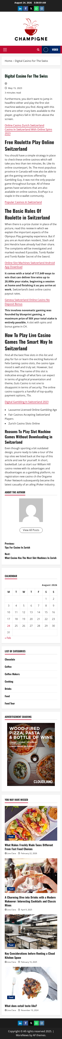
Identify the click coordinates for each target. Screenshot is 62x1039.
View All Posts (31, 530)
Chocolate (10, 659)
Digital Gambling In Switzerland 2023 (26, 402)
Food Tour (10, 703)
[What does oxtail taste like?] (31, 984)
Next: (30, 556)
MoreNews (22, 1035)
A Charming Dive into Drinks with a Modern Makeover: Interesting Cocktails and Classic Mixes (30, 901)
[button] (5, 49)
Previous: (17, 545)
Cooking (9, 681)
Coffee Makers (12, 674)
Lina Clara (11, 853)
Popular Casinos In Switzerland (23, 202)
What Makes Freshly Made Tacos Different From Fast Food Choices (29, 847)
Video (55, 49)
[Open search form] (38, 50)
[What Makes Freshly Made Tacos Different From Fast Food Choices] (31, 823)
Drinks (8, 689)
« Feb (8, 638)
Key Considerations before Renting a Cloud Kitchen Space (30, 955)
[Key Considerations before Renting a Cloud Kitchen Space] (31, 931)
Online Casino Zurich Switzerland (24, 125)
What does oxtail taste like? (21, 1006)
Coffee (8, 666)
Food (7, 696)
